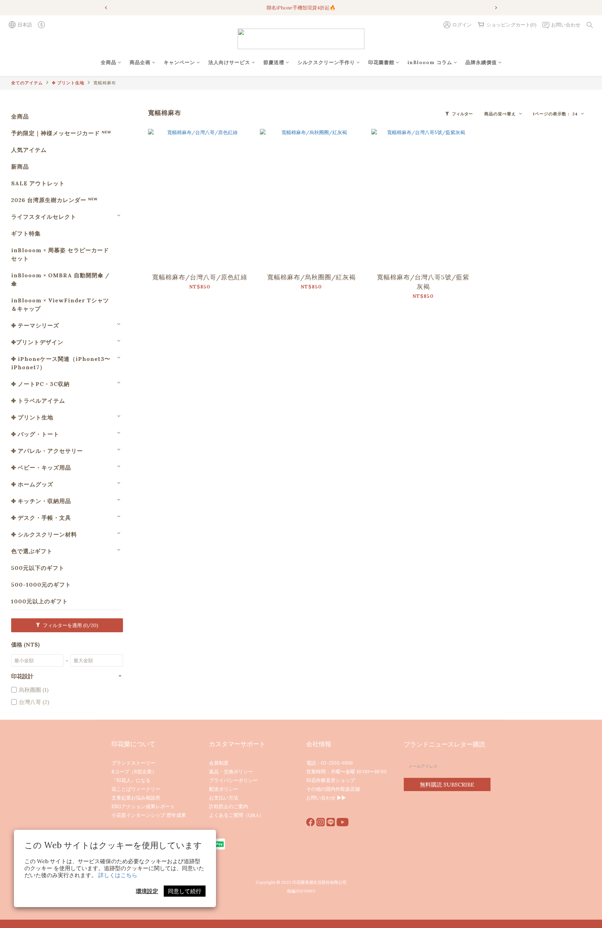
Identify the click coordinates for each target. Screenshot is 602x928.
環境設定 (147, 891)
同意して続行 (184, 891)
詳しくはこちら (117, 875)
